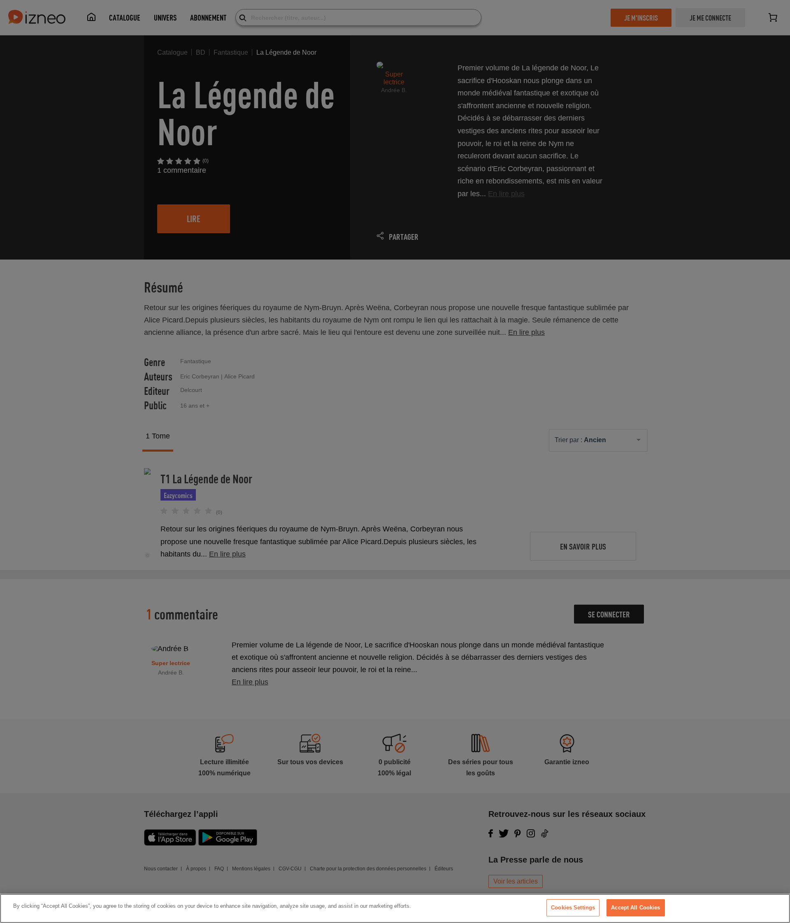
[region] (395, 908)
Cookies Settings (573, 907)
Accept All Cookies (635, 907)
